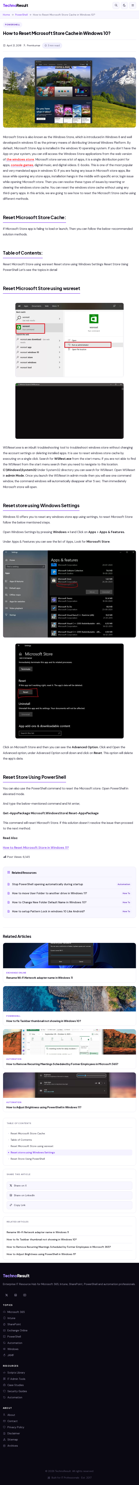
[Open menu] (132, 5)
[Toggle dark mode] (124, 5)
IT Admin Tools (16, 1379)
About (11, 1415)
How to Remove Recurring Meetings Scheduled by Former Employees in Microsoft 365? (59, 1247)
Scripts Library (16, 1372)
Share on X (20, 1185)
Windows (12, 1349)
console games (22, 165)
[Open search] (116, 5)
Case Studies (15, 1385)
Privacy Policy (15, 1427)
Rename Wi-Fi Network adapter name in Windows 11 (38, 1232)
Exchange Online (17, 1330)
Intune (11, 1318)
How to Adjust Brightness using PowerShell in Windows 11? (41, 1254)
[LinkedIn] (15, 1295)
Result (15, 5)
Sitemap (12, 1439)
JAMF (10, 1355)
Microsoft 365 (16, 1312)
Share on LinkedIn (24, 1195)
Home (6, 14)
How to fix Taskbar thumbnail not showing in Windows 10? (42, 1239)
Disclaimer (13, 1433)
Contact (12, 1421)
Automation (14, 1343)
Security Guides (17, 1391)
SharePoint (14, 1324)
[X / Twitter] (6, 1295)
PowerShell (21, 14)
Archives (12, 1445)
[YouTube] (24, 1295)
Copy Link (20, 1205)
